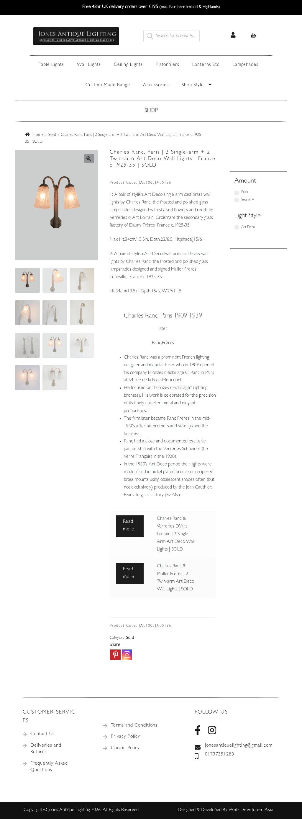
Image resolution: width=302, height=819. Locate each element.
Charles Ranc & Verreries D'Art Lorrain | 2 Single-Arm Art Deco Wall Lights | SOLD (176, 534)
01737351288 (219, 754)
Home (38, 135)
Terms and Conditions (134, 725)
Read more (128, 526)
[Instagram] (127, 654)
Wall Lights (89, 65)
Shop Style (193, 85)
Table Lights (51, 65)
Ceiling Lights (128, 65)
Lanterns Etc (205, 65)
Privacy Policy (125, 737)
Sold (52, 135)
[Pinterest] (115, 654)
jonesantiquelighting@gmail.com (239, 745)
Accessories (156, 85)
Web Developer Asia (251, 810)
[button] (89, 158)
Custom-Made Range (108, 85)
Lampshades (245, 65)
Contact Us (42, 734)
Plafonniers (167, 65)
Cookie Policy (125, 748)
